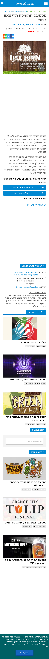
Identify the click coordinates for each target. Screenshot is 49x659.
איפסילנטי (42, 567)
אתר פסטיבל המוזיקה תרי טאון (26, 272)
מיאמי (43, 383)
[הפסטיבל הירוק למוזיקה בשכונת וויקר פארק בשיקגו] (24, 403)
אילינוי (38, 346)
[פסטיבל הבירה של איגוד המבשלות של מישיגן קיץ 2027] (24, 546)
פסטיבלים (8, 11)
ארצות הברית (18, 25)
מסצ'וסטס (35, 489)
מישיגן (35, 567)
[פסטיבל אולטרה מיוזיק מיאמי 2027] (24, 366)
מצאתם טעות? (36, 205)
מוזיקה (24, 11)
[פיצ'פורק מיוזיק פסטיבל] (24, 328)
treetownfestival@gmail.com (28, 287)
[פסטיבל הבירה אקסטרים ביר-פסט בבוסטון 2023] (24, 468)
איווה (27, 25)
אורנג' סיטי (41, 526)
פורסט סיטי (17, 11)
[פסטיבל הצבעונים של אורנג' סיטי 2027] (24, 509)
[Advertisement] (24, 105)
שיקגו (43, 346)
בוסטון (43, 489)
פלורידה (37, 383)
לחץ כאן (35, 644)
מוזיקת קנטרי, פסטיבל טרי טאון (26, 275)
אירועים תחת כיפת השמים (36, 11)
